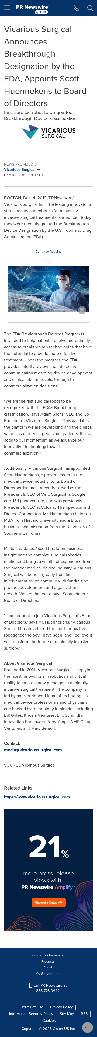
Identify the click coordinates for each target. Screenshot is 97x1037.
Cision (58, 1029)
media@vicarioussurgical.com (33, 750)
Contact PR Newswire (48, 955)
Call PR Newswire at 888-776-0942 (49, 988)
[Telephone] (76, 8)
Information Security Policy (31, 1014)
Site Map (67, 1014)
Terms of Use (32, 1007)
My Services (46, 974)
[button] (48, 132)
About (47, 967)
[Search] (90, 8)
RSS (84, 1014)
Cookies (49, 1020)
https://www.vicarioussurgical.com (37, 797)
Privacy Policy (61, 1007)
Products (47, 961)
